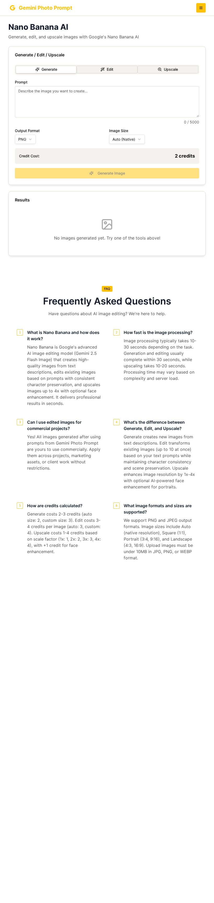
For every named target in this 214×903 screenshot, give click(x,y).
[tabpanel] (107, 129)
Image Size (118, 131)
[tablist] (107, 69)
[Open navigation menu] (201, 8)
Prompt (21, 82)
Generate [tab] (49, 69)
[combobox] (25, 139)
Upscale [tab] (171, 69)
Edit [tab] (110, 69)
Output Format (27, 131)
